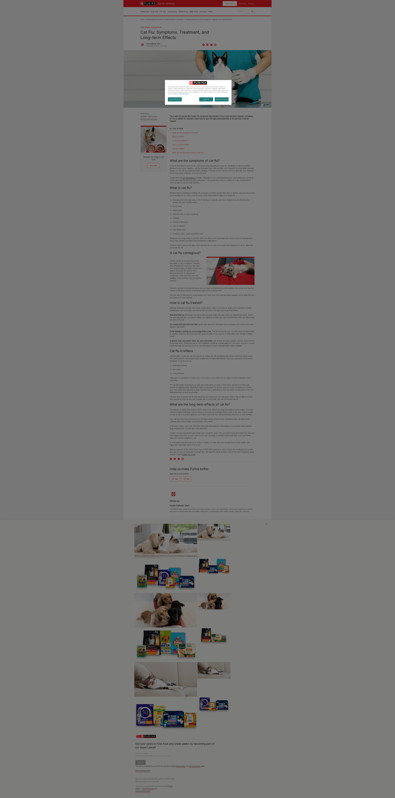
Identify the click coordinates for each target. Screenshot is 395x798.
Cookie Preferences (175, 99)
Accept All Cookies (221, 99)
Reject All (206, 99)
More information (184, 94)
